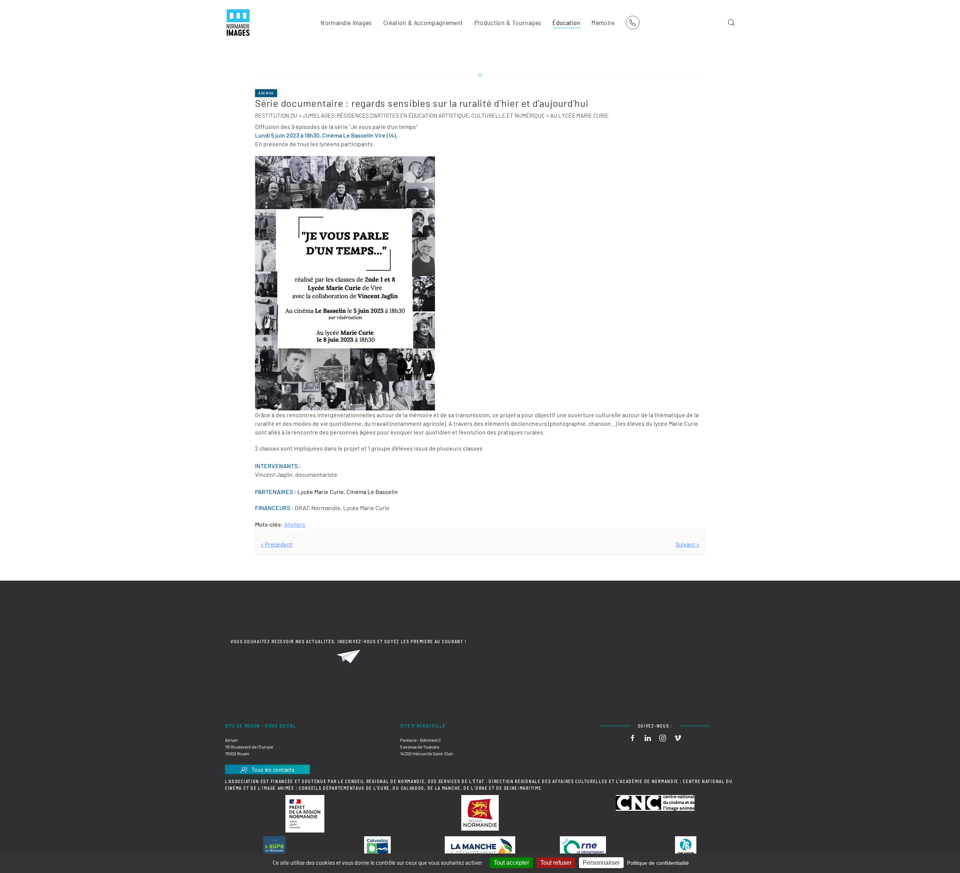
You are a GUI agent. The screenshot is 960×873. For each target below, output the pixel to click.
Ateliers (294, 524)
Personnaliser (601, 863)
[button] (731, 22)
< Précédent (276, 544)
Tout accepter (511, 863)
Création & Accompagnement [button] (423, 22)
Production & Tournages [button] (508, 22)
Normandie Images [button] (346, 22)
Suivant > (687, 544)
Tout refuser (556, 863)
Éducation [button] (566, 22)
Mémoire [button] (602, 22)
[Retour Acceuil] (238, 22)
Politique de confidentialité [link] (658, 863)
